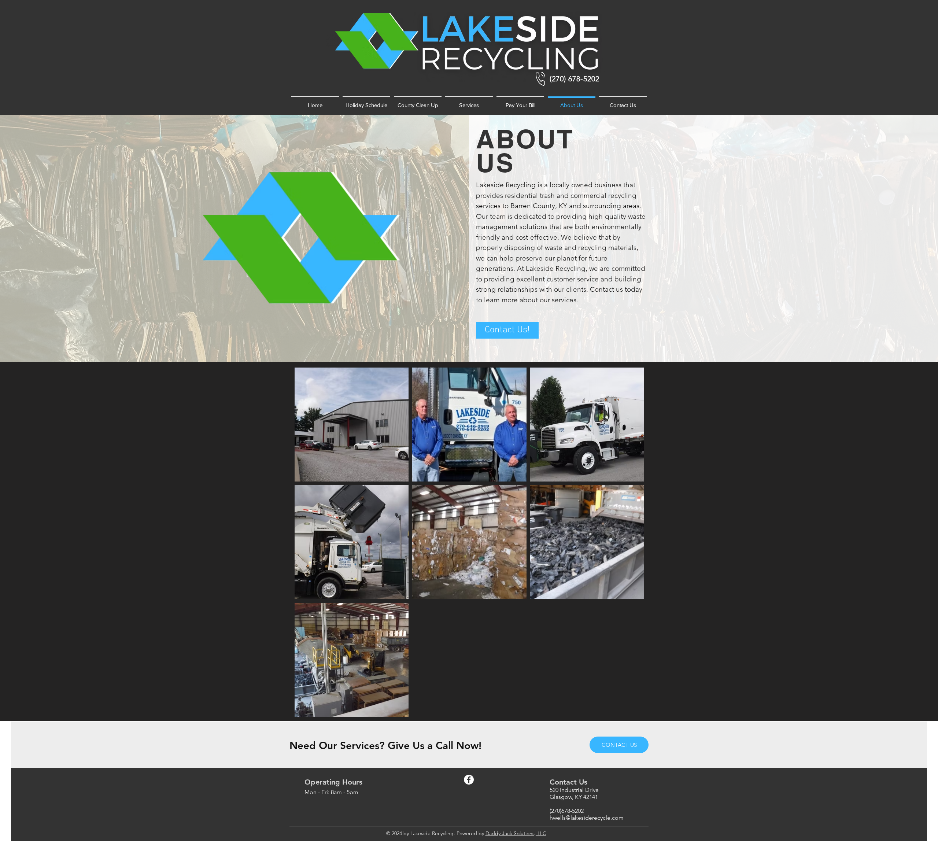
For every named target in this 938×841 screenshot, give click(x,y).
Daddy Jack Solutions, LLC (515, 833)
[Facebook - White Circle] (469, 780)
